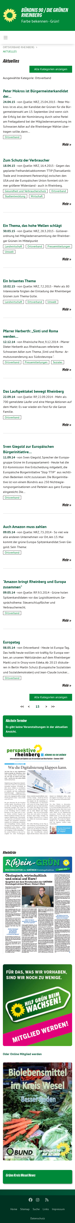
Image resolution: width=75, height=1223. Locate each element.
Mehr (65, 144)
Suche (36, 1209)
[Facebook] (30, 1199)
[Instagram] (37, 1199)
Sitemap (25, 1209)
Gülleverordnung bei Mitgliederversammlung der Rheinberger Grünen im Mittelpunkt (36, 236)
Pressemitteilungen (59, 246)
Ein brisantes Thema (19, 280)
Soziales (57, 362)
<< (22, 706)
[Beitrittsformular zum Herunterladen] (37, 1005)
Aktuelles (10, 51)
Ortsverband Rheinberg (19, 47)
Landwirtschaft (13, 246)
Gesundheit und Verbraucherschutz (25, 191)
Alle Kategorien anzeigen (50, 69)
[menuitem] (13, 1209)
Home (13, 1209)
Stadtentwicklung (15, 196)
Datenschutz (37, 1218)
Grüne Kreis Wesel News (20, 1175)
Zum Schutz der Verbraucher (26, 160)
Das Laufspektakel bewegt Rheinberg (33, 391)
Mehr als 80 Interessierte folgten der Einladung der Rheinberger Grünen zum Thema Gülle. (37, 291)
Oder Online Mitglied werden (22, 1054)
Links (46, 1209)
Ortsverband (12, 137)
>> (53, 706)
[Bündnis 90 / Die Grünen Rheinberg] (10, 15)
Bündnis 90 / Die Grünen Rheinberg (44, 12)
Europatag (11, 642)
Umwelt (9, 252)
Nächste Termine (16, 720)
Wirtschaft (37, 196)
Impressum (58, 1209)
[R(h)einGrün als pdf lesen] (37, 906)
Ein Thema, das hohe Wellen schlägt (32, 225)
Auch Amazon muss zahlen (25, 526)
